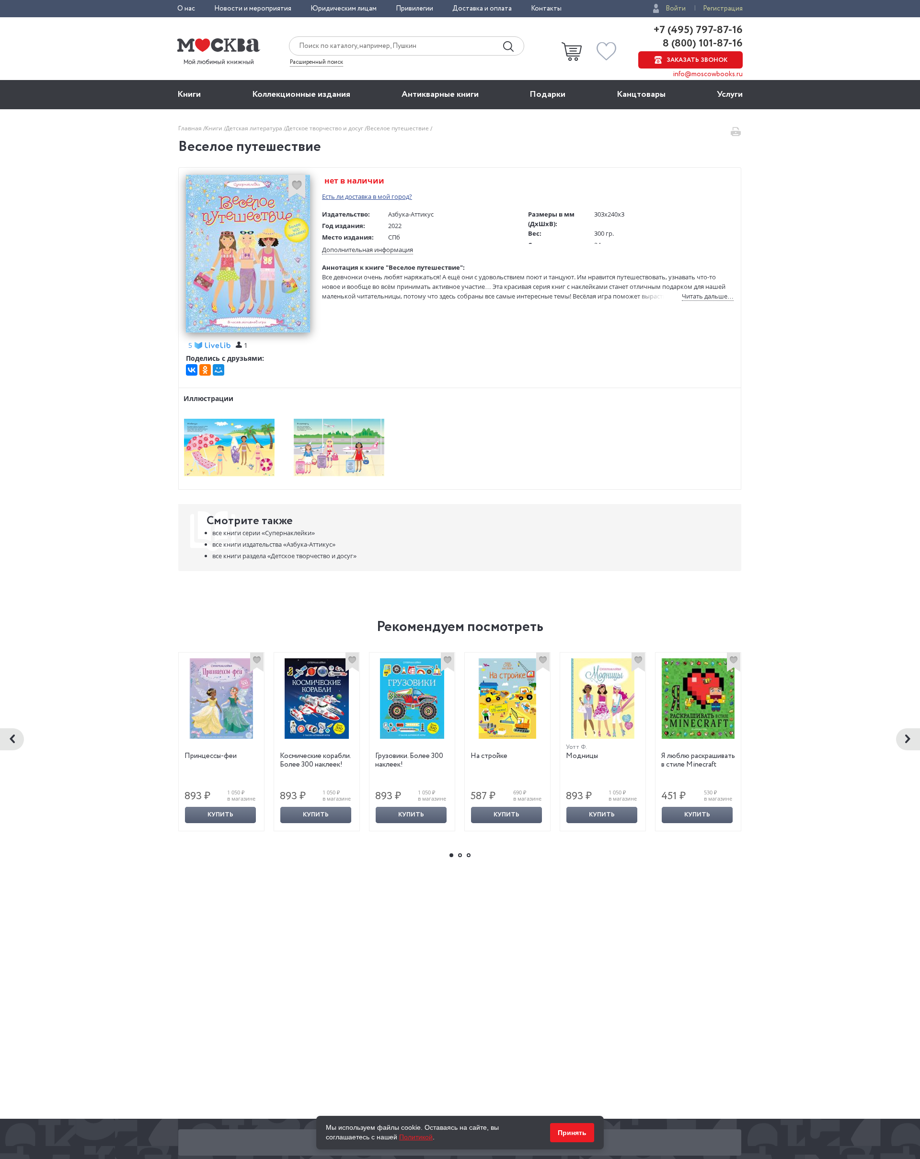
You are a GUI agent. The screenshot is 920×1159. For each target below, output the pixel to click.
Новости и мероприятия (252, 8)
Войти (676, 8)
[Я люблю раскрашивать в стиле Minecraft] (698, 698)
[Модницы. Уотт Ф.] (603, 698)
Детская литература (255, 128)
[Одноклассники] (205, 370)
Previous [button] (12, 739)
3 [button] (469, 855)
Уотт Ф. (576, 747)
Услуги (730, 94)
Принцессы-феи (210, 756)
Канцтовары (641, 94)
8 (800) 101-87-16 (701, 43)
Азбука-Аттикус (411, 214)
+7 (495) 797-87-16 (698, 30)
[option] (221, 741)
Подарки (547, 94)
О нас (186, 8)
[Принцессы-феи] (221, 698)
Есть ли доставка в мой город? (367, 196)
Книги (189, 94)
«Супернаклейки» (263, 532)
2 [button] (460, 855)
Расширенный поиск (316, 62)
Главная (190, 128)
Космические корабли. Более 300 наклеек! (315, 760)
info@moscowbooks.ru (708, 74)
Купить (220, 814)
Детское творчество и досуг (325, 128)
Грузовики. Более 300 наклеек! (409, 760)
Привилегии (414, 8)
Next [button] (908, 739)
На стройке (489, 756)
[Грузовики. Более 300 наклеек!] (412, 698)
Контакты (546, 8)
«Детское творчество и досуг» (284, 555)
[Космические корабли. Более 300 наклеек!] (317, 698)
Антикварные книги (440, 94)
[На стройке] (507, 698)
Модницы (582, 756)
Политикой (416, 1137)
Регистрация (723, 8)
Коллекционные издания (301, 94)
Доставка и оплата (482, 8)
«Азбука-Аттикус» (273, 544)
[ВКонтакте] (191, 370)
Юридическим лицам (343, 8)
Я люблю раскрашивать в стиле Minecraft (698, 760)
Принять (572, 1132)
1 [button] (451, 855)
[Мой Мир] (218, 370)
